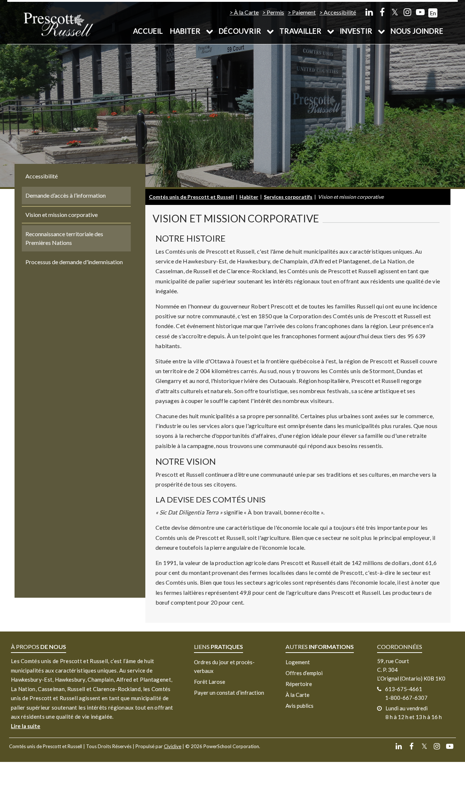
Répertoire (299, 684)
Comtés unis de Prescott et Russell (191, 197)
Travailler (300, 31)
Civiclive (172, 746)
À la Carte (246, 12)
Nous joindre (417, 31)
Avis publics (300, 705)
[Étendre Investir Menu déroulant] (381, 31)
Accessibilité (340, 12)
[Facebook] (382, 11)
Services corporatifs (288, 197)
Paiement (304, 12)
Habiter (185, 31)
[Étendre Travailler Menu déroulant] (330, 31)
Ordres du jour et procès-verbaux (224, 666)
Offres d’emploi (304, 673)
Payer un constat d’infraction (229, 692)
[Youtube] (420, 11)
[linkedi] (369, 11)
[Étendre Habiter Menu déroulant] (209, 31)
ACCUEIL (148, 31)
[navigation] (58, 23)
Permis (275, 12)
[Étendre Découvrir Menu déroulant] (270, 31)
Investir (356, 31)
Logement (298, 662)
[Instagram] (407, 11)
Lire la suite (25, 726)
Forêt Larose (209, 681)
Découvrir (240, 31)
